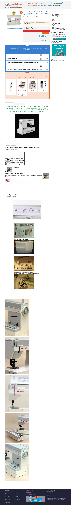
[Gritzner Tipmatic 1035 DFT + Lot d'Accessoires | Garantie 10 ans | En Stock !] (14, 20)
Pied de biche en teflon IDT (12, 58)
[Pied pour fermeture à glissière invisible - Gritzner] (41, 66)
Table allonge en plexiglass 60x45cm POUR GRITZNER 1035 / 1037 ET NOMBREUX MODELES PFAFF (23, 55)
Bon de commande (7, 499)
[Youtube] (30, 492)
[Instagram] (29, 492)
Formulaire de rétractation (8, 502)
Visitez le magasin (17, 499)
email (33, 22)
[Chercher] (62, 3)
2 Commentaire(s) (20, 94)
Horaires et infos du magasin (42, 5)
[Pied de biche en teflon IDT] (41, 59)
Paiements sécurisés (8, 493)
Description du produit (9, 103)
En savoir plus (57, 25)
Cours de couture (49, 5)
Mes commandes (17, 492)
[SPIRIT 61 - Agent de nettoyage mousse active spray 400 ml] (43, 85)
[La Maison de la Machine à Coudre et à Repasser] (14, 5)
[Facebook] (27, 492)
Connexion (64, 0)
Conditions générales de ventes (9, 492)
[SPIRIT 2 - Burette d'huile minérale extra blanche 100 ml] (11, 85)
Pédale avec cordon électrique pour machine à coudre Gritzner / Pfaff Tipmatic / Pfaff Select (23, 69)
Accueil (6, 9)
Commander (60, 0)
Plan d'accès (16, 496)
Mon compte (52, 0)
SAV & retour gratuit (7, 496)
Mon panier (56, 0)
